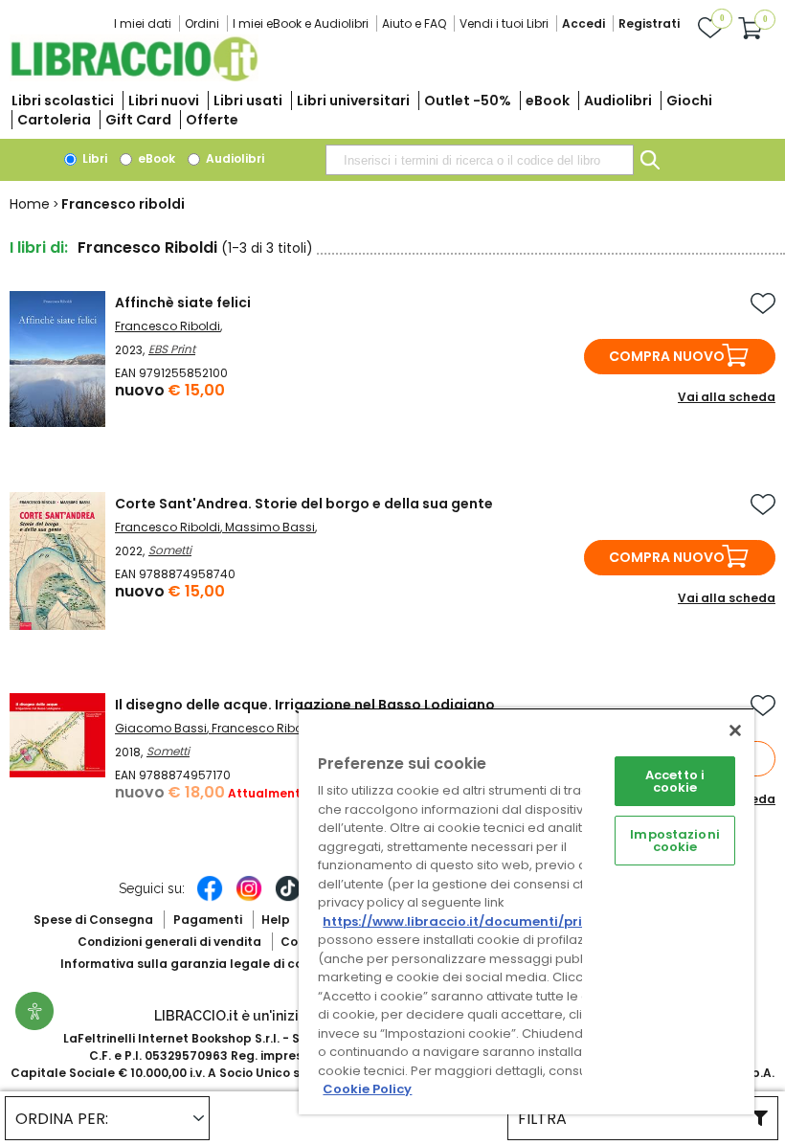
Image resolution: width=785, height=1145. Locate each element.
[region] (526, 910)
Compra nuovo (667, 356)
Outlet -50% (467, 100)
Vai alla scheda (726, 397)
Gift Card (138, 119)
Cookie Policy (367, 1089)
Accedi (583, 23)
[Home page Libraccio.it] (134, 77)
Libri (93, 158)
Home (30, 203)
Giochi (689, 100)
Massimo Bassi (270, 527)
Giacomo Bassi (161, 728)
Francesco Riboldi (167, 326)
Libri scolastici (62, 100)
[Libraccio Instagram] (249, 898)
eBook (548, 100)
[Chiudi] (735, 730)
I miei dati (142, 23)
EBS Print (171, 349)
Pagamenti (207, 919)
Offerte (212, 119)
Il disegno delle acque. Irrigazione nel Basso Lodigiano (305, 704)
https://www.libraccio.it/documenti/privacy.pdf (482, 921)
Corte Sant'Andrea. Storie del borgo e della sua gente (304, 503)
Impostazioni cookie (675, 840)
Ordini (202, 23)
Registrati (649, 23)
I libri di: (39, 247)
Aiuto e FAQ (414, 23)
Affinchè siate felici (183, 302)
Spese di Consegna (93, 919)
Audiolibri (618, 100)
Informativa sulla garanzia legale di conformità (208, 963)
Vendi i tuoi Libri (504, 23)
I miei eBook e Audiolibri (301, 23)
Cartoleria (54, 119)
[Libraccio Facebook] (209, 898)
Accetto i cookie (675, 781)
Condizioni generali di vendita (169, 941)
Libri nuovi (163, 100)
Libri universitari (353, 100)
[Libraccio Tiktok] (288, 898)
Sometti (169, 550)
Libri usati (247, 100)
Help (275, 919)
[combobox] (479, 160)
